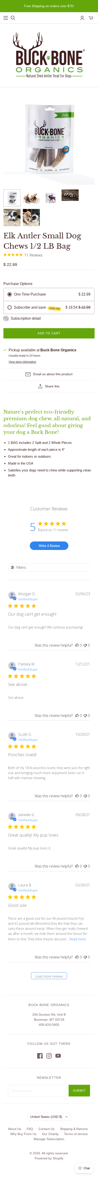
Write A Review (49, 546)
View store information (22, 362)
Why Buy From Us (23, 1134)
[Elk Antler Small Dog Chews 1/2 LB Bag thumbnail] (12, 198)
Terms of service (76, 1134)
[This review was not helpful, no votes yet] (85, 645)
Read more (78, 939)
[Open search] (13, 18)
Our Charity (50, 1134)
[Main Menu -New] (5, 18)
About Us (14, 1129)
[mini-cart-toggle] (91, 17)
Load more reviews (49, 976)
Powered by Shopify (49, 1158)
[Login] (82, 17)
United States (46, 1117)
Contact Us (46, 1129)
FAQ (30, 1129)
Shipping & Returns (74, 1129)
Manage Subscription (49, 1139)
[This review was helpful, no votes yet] (77, 645)
